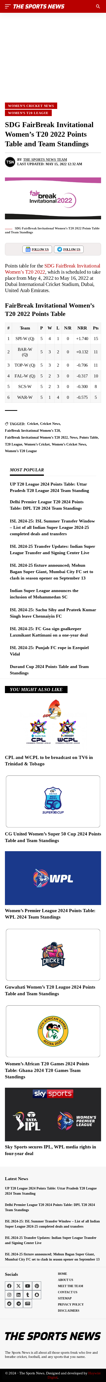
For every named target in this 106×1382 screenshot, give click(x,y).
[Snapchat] (36, 1294)
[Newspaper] (27, 1303)
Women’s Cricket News (31, 106)
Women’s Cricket (37, 444)
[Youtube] (27, 1285)
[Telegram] (18, 1303)
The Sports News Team (45, 160)
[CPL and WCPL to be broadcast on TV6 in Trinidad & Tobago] (53, 725)
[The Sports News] (39, 6)
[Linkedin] (18, 1294)
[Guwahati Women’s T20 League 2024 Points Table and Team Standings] (53, 954)
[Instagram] (9, 1294)
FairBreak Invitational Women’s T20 (32, 430)
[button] (9, 6)
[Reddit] (9, 1303)
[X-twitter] (18, 1285)
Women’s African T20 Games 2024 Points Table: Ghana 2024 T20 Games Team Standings (47, 1070)
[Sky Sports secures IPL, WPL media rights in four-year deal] (53, 1114)
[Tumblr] (27, 1294)
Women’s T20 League (28, 113)
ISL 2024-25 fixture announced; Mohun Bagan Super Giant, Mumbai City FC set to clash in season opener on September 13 (51, 571)
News (73, 437)
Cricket (32, 424)
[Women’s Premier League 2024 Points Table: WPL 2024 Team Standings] (53, 878)
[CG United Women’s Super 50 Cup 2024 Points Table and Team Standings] (53, 801)
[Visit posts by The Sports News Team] (10, 162)
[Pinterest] (36, 1285)
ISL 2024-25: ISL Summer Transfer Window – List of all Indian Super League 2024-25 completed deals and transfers (52, 527)
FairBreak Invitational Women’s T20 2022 (36, 437)
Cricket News (50, 424)
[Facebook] (9, 1285)
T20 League (13, 444)
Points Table (88, 437)
